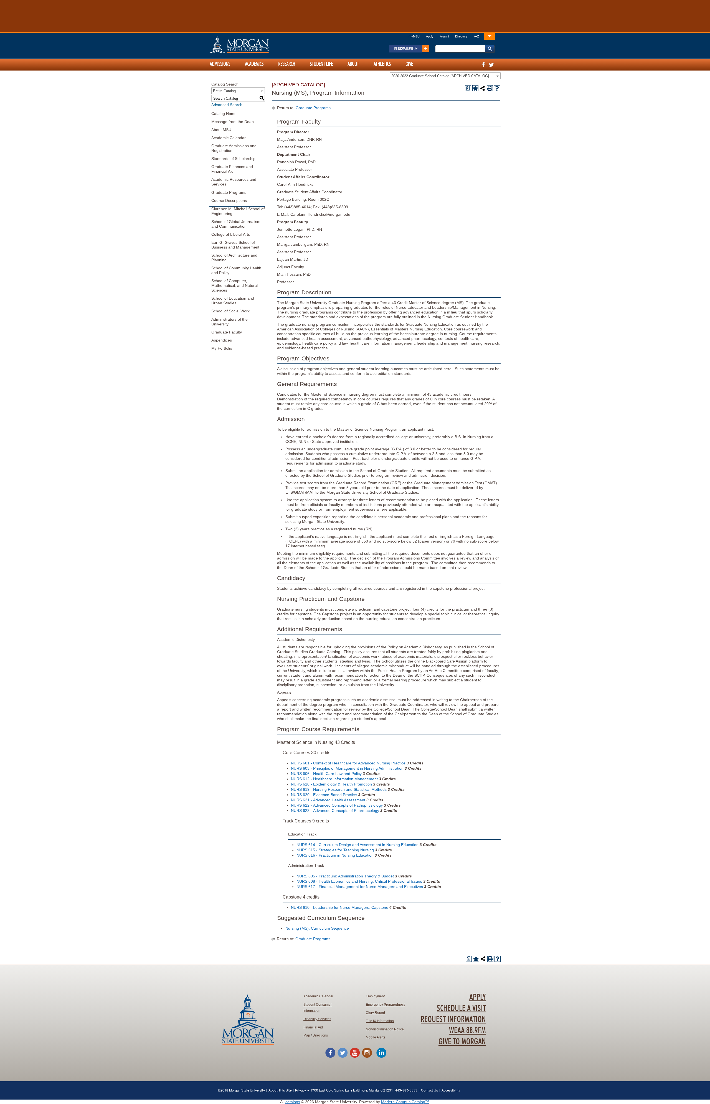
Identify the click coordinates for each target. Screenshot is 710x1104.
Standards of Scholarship (233, 158)
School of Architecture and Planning (234, 257)
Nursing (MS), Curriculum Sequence (317, 928)
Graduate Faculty (226, 332)
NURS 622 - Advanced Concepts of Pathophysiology (337, 805)
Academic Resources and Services (233, 181)
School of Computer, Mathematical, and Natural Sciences (234, 285)
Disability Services (317, 1019)
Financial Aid (313, 1027)
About (353, 64)
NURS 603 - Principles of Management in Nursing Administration (347, 768)
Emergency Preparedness (385, 1005)
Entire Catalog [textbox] (224, 91)
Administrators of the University (229, 321)
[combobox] (445, 75)
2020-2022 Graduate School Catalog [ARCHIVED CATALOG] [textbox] (440, 76)
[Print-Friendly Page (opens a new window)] (490, 88)
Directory (461, 36)
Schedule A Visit (461, 1008)
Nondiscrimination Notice (385, 1029)
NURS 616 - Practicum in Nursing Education (335, 855)
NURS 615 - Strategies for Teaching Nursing (335, 850)
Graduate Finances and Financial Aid (232, 169)
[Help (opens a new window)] (497, 88)
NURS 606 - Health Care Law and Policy (326, 773)
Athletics (382, 64)
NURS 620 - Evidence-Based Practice (324, 794)
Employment (375, 996)
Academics (254, 64)
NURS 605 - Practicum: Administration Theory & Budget (345, 876)
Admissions (220, 64)
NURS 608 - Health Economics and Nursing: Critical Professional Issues (359, 881)
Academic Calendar (228, 138)
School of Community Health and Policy (236, 270)
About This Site (279, 1090)
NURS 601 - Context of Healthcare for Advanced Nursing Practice (348, 763)
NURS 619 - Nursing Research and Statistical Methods (339, 789)
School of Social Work (230, 311)
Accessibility (451, 1090)
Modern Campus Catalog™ (405, 1102)
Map (306, 1035)
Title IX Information (380, 1021)
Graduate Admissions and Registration (234, 148)
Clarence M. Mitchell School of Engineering (238, 211)
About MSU (221, 129)
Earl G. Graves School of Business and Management (235, 244)
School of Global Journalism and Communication (235, 224)
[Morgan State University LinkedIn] (381, 1057)
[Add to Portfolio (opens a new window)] (475, 88)
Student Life (321, 64)
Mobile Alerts (375, 1037)
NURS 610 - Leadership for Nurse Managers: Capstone (339, 907)
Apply (429, 36)
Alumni (444, 36)
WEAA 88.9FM (467, 1031)
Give (409, 64)
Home (251, 44)
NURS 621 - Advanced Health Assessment (328, 800)
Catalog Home (224, 113)
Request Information (453, 1019)
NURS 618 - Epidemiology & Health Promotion (331, 784)
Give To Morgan (462, 1042)
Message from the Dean (232, 121)
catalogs (292, 1102)
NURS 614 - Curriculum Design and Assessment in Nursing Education (357, 844)
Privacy (300, 1090)
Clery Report (375, 1013)
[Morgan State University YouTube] (354, 1057)
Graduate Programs (228, 192)
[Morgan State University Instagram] (366, 1057)
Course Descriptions (229, 200)
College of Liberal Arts (230, 234)
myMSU (414, 36)
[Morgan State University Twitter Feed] (342, 1057)
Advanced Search (226, 104)
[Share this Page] (483, 88)
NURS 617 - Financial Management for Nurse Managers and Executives (359, 886)
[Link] (489, 36)
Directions (320, 1035)
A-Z (476, 36)
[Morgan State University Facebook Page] (330, 1057)
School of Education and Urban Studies (232, 300)
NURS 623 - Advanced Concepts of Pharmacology (335, 810)
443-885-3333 (406, 1090)
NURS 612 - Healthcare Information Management (334, 779)
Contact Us (429, 1090)
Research (286, 64)
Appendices (221, 340)
